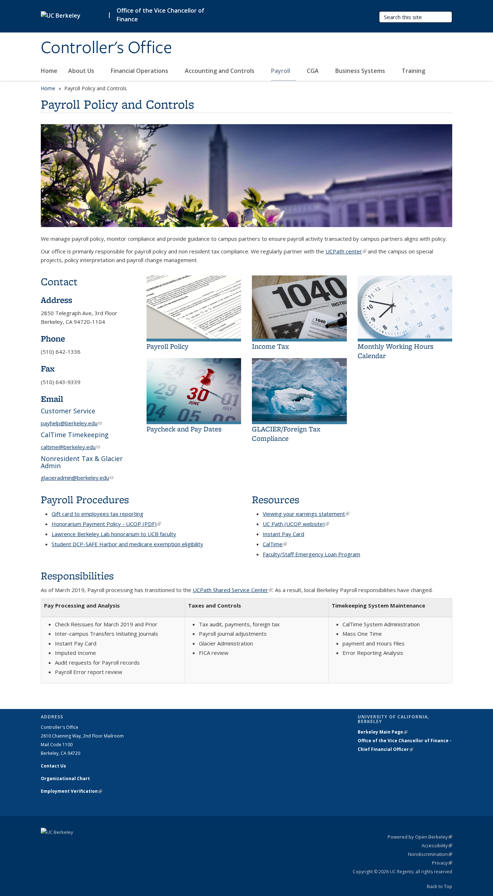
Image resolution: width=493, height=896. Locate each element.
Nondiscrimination (430, 854)
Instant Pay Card (283, 534)
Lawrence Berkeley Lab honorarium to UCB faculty (114, 534)
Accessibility (437, 845)
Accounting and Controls (220, 71)
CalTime (275, 544)
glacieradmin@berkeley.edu (77, 477)
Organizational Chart (65, 778)
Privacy (442, 863)
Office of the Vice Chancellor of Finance (160, 14)
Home (49, 71)
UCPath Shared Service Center (232, 589)
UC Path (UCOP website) (296, 523)
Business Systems (361, 71)
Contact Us (53, 766)
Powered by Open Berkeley (420, 837)
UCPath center (346, 251)
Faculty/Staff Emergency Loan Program (311, 554)
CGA (313, 71)
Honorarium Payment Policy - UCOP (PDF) (106, 523)
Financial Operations (140, 71)
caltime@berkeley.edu (70, 447)
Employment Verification (71, 791)
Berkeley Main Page (382, 732)
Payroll (281, 71)
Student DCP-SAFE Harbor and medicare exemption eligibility (127, 544)
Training (413, 71)
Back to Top (439, 886)
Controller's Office (106, 48)
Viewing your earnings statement (306, 513)
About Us (82, 71)
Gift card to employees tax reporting (97, 513)
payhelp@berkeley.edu (71, 423)
